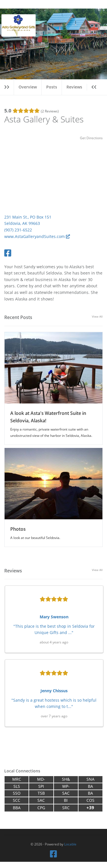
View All (97, 316)
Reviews (74, 87)
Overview (28, 87)
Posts (51, 87)
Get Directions (91, 138)
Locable (70, 844)
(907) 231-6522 (18, 230)
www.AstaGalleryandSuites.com (35, 236)
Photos (18, 529)
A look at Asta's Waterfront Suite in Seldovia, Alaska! (48, 417)
